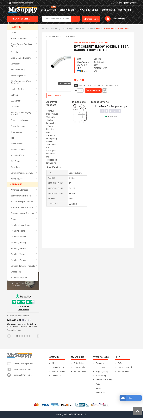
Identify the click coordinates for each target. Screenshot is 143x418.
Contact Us (56, 376)
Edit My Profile (79, 367)
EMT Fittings (68, 28)
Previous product (54, 37)
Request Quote (80, 371)
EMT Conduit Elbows (85, 28)
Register (125, 3)
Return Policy (101, 376)
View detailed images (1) (69, 83)
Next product (72, 37)
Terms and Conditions (100, 365)
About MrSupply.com (58, 365)
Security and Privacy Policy (104, 382)
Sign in (116, 3)
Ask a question (54, 95)
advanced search (91, 19)
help (134, 3)
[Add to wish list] (104, 90)
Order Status (79, 363)
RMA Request (123, 371)
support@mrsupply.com (22, 3)
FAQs (120, 363)
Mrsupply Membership (101, 390)
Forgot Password (125, 367)
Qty (75, 91)
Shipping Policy (102, 371)
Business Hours (58, 371)
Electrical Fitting (53, 28)
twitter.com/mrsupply (22, 369)
